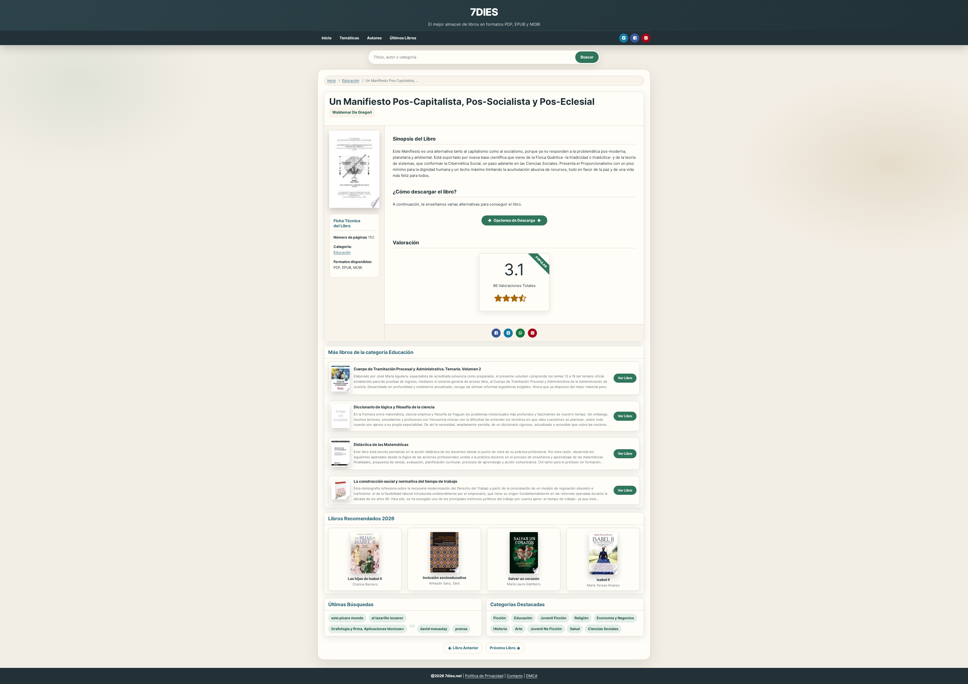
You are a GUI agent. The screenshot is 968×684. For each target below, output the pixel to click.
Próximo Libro (503, 647)
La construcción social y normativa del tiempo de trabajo (405, 481)
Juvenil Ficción (553, 618)
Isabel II (603, 579)
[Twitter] (623, 38)
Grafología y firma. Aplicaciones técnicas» (367, 629)
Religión (581, 618)
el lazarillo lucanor (387, 618)
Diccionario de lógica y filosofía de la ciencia (394, 407)
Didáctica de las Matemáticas (381, 444)
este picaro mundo (347, 618)
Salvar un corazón (523, 578)
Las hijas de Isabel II (365, 578)
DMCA (531, 675)
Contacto (515, 675)
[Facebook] (634, 38)
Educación (350, 80)
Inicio (326, 38)
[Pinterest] (645, 38)
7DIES (484, 12)
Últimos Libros (403, 38)
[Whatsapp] (520, 333)
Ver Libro (625, 378)
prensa (461, 629)
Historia (500, 629)
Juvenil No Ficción (546, 629)
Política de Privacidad (484, 675)
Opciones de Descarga (514, 220)
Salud (575, 629)
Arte (518, 629)
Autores (374, 38)
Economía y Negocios (615, 618)
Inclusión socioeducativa (444, 577)
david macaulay (433, 629)
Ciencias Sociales (603, 629)
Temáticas (349, 38)
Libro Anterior (465, 647)
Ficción (499, 618)
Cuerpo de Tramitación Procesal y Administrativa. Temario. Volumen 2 (417, 369)
